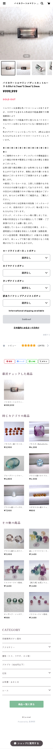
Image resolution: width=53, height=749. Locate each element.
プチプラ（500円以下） (13, 664)
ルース (5, 690)
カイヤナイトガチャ (13, 265)
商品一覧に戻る (26, 704)
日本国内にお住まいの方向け (26, 327)
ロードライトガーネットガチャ (19, 250)
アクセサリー (8, 647)
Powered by (23, 722)
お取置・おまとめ (10, 682)
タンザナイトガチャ (13, 281)
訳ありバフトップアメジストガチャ (22, 296)
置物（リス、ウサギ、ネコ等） (17, 656)
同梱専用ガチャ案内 (11, 638)
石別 (4, 673)
